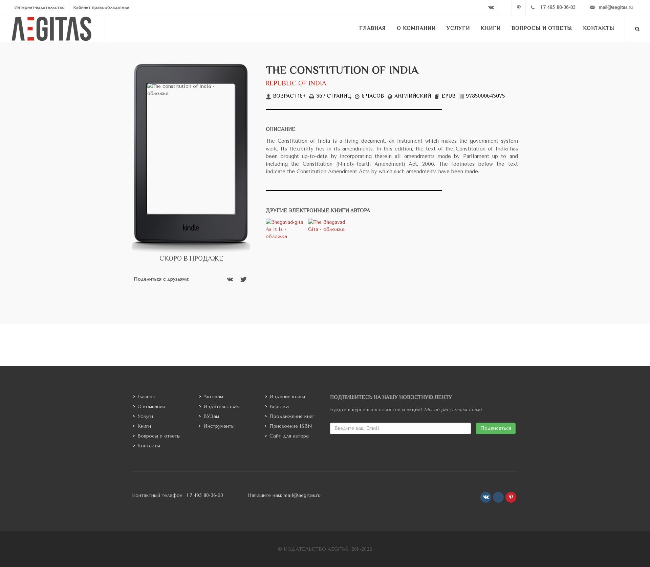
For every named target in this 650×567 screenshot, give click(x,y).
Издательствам (221, 406)
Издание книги (287, 397)
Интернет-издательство (39, 7)
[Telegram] (505, 7)
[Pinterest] (518, 7)
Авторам (213, 397)
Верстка (279, 406)
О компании (151, 406)
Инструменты (219, 426)
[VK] (491, 7)
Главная (146, 397)
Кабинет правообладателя (101, 7)
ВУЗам (211, 416)
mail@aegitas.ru (302, 495)
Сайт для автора (289, 436)
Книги (144, 426)
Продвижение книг (292, 416)
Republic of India (296, 84)
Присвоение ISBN (290, 426)
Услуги (145, 416)
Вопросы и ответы (158, 436)
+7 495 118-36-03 (204, 495)
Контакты (148, 446)
